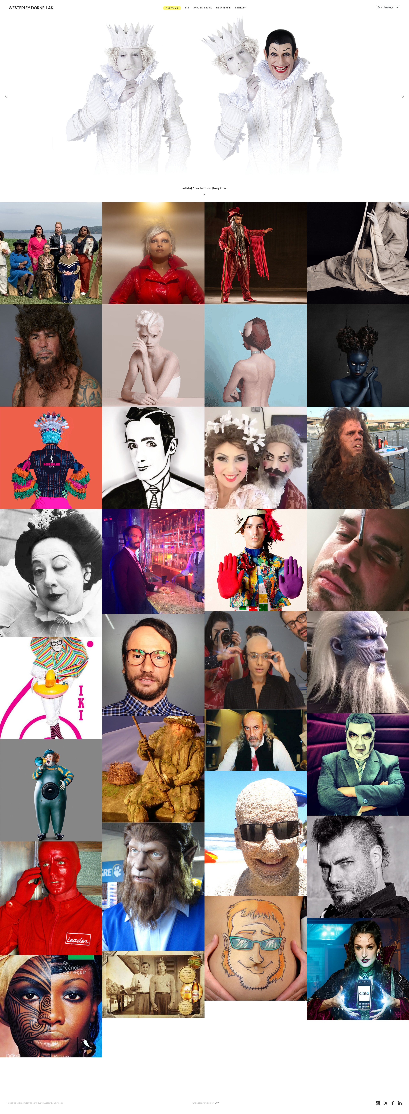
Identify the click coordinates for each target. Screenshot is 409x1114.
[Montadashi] (255, 560)
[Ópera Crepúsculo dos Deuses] (358, 764)
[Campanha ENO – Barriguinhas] (255, 948)
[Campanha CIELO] (358, 969)
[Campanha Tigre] (153, 887)
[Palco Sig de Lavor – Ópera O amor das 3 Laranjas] (255, 253)
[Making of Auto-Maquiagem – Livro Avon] (153, 458)
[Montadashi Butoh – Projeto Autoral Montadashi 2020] (358, 253)
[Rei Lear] (255, 740)
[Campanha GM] (51, 790)
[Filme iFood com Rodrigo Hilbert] (153, 665)
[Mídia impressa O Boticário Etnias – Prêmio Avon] (51, 1006)
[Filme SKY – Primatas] (358, 458)
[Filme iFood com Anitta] (255, 660)
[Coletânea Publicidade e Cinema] (51, 573)
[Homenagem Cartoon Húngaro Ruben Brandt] (255, 355)
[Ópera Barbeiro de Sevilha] (255, 458)
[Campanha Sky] (358, 662)
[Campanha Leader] (51, 898)
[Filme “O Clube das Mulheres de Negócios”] (51, 253)
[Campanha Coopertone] (255, 833)
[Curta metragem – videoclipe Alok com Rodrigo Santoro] (153, 561)
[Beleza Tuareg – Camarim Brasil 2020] (358, 355)
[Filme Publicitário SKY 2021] (51, 355)
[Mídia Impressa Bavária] (153, 984)
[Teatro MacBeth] (358, 867)
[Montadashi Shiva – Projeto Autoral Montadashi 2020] (51, 458)
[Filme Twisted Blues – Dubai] (358, 560)
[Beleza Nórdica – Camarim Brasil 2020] (153, 355)
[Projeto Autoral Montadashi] (51, 688)
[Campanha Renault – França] (153, 769)
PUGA (216, 1103)
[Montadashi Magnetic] (153, 253)
